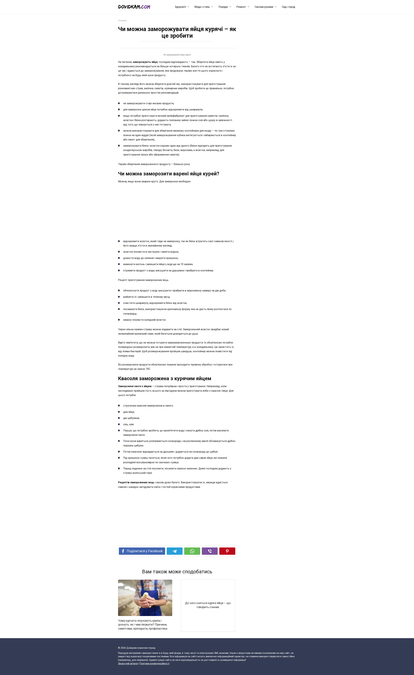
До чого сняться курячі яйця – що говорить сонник (208, 605)
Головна (122, 20)
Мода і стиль (202, 6)
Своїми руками (264, 6)
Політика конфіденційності (154, 663)
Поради (223, 6)
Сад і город (288, 6)
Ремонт (241, 6)
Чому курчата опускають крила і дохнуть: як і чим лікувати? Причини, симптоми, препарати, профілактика (142, 624)
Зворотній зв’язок (128, 663)
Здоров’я (180, 6)
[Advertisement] (177, 210)
